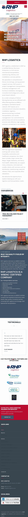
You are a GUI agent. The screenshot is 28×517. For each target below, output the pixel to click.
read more (5, 218)
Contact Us (16, 2)
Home (2, 429)
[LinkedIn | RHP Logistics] (10, 499)
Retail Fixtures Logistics (6, 459)
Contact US (3, 471)
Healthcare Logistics (5, 456)
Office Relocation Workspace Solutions (9, 447)
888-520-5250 (14, 16)
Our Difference (4, 435)
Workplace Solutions (5, 453)
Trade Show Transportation (6, 450)
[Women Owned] (8, 14)
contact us (7, 417)
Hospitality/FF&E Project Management (9, 462)
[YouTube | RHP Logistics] (10, 502)
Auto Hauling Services (5, 468)
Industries (3, 465)
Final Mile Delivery (4, 441)
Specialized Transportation (6, 444)
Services (3, 438)
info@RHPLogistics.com (10, 488)
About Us (3, 432)
